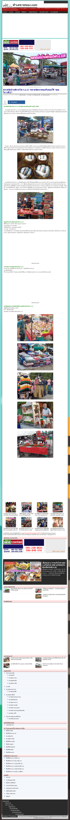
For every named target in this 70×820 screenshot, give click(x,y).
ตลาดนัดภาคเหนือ (13, 705)
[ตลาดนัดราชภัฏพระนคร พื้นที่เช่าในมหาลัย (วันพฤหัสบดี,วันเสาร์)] (38, 661)
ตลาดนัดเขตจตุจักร (45, 95)
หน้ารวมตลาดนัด (10, 673)
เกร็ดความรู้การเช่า (10, 793)
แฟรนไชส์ (17, 12)
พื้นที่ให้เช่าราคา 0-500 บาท (12, 758)
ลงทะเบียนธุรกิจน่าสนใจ (17, 812)
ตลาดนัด (11, 12)
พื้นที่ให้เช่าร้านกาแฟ (11, 733)
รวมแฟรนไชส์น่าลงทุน (11, 785)
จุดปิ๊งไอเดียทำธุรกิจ (11, 791)
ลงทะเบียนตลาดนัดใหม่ (15, 810)
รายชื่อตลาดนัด (8, 803)
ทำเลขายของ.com (33, 816)
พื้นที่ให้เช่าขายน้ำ (10, 741)
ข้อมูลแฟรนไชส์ (6, 801)
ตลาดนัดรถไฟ (9, 736)
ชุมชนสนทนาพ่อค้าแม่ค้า (12, 788)
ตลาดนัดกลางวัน (13, 678)
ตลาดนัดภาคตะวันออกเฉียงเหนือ (17, 710)
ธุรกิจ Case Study (9, 805)
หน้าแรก (5, 12)
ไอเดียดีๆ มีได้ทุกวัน (33, 12)
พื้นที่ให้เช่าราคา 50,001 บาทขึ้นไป (14, 771)
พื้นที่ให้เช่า (24, 12)
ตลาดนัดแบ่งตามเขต (14, 718)
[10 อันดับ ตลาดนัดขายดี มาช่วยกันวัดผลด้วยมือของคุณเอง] (38, 598)
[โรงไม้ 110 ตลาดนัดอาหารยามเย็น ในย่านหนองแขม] (38, 667)
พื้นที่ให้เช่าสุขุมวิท (10, 747)
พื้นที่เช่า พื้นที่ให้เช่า (11, 782)
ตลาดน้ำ (8, 686)
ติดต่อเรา (8, 796)
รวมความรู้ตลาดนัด (9, 587)
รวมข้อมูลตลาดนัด (10, 780)
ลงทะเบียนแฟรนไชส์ (13, 808)
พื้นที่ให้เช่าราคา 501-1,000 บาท (14, 760)
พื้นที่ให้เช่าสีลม (10, 749)
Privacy (50, 816)
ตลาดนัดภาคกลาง (13, 702)
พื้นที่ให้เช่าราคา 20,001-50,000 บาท (15, 769)
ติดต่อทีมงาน (5, 816)
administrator (22, 95)
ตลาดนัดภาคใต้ (12, 713)
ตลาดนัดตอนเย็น (36, 95)
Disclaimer (41, 818)
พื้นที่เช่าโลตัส (9, 730)
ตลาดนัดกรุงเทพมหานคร (15, 697)
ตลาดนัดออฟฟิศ (12, 691)
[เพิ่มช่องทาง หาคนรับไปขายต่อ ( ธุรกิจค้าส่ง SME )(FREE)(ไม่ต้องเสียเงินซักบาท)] (23, 580)
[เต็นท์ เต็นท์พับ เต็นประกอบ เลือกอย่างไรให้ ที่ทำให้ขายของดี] (6, 592)
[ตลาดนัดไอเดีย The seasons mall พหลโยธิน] (6, 667)
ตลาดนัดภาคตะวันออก (14, 707)
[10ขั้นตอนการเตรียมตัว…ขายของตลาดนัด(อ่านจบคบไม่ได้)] (38, 592)
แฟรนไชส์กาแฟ (10, 725)
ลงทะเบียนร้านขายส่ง (19, 814)
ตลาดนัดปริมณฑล (13, 699)
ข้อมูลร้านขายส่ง (12, 807)
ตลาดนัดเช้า (12, 675)
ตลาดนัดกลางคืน (13, 683)
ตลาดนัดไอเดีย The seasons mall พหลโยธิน (21, 664)
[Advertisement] (35, 26)
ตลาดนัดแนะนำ (8, 656)
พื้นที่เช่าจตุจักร (9, 744)
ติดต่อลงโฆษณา (13, 816)
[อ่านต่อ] (58, 575)
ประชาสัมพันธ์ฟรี (54, 12)
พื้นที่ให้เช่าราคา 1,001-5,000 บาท (14, 763)
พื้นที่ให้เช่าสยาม (10, 752)
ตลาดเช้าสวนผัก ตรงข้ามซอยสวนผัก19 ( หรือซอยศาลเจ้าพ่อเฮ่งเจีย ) (22, 658)
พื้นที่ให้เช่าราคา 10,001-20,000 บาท (15, 766)
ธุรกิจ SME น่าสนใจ (44, 12)
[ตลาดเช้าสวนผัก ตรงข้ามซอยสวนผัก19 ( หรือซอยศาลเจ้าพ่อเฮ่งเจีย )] (6, 661)
